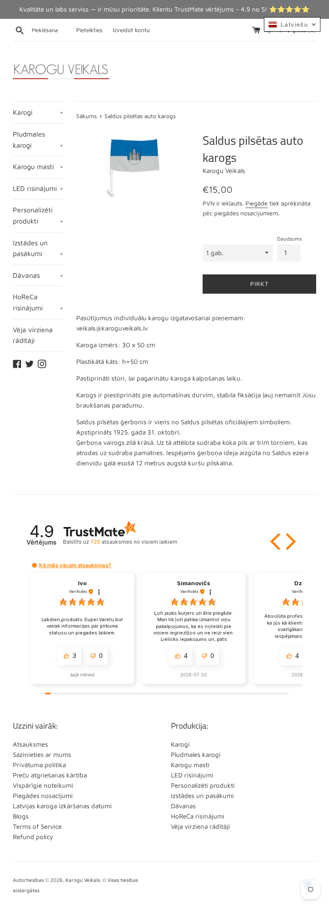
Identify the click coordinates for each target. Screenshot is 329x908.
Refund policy (33, 836)
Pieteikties (89, 30)
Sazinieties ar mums (42, 754)
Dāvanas (38, 275)
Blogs (21, 816)
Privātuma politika (39, 764)
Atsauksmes (30, 744)
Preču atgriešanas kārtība (50, 775)
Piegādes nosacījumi (43, 795)
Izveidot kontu (131, 30)
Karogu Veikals (83, 880)
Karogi (38, 112)
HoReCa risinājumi (38, 302)
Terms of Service (37, 826)
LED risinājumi (38, 188)
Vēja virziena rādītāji (33, 335)
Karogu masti (38, 166)
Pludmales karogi (38, 139)
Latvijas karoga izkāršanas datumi (62, 806)
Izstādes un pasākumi (38, 248)
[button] (276, 541)
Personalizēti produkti (38, 215)
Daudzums (289, 238)
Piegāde (256, 203)
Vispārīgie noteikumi (43, 785)
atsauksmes (133, 542)
